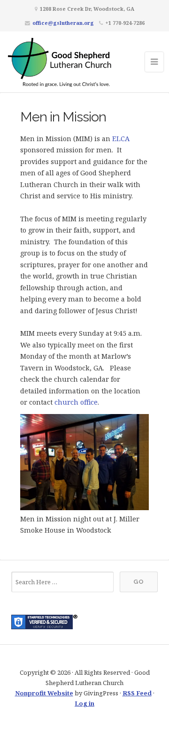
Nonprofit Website (44, 693)
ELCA (121, 138)
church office (76, 402)
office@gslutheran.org (63, 22)
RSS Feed (137, 693)
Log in (84, 703)
